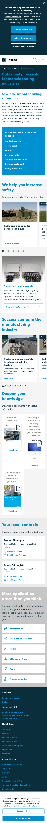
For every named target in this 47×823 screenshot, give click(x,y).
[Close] (44, 2)
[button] (3, 251)
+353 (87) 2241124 (14, 551)
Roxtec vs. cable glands (13, 745)
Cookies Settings (23, 811)
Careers (6, 772)
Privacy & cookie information (16, 785)
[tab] (23, 628)
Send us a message (11, 698)
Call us (5, 702)
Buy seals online (9, 737)
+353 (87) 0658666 (15, 576)
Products (6, 733)
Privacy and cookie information (28, 806)
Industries (6, 69)
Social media (8, 789)
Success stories (9, 741)
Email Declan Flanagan (17, 555)
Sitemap (6, 753)
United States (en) (14, 16)
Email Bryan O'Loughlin (17, 580)
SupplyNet (7, 749)
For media (7, 768)
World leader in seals (12, 764)
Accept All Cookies (23, 818)
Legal (4, 776)
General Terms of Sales (13, 781)
